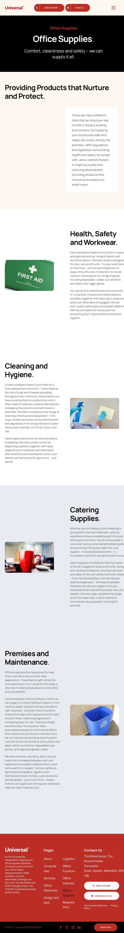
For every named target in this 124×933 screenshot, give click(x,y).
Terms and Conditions (95, 905)
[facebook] (60, 927)
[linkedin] (79, 927)
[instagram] (73, 927)
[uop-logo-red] (14, 7)
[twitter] (66, 927)
